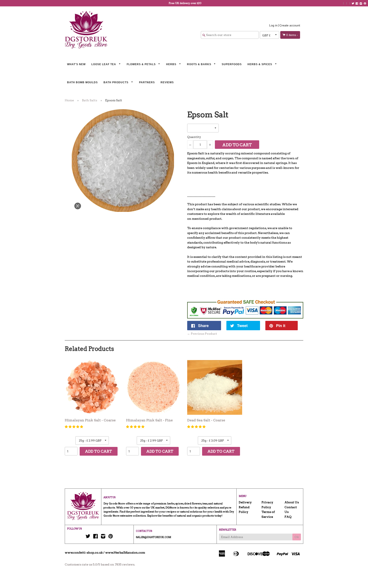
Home (69, 100)
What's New (76, 64)
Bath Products (116, 82)
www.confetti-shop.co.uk (84, 552)
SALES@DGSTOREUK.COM (153, 537)
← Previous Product (202, 333)
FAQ (288, 516)
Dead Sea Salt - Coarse (206, 420)
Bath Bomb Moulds (82, 82)
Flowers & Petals (142, 64)
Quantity (194, 137)
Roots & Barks (199, 64)
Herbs (171, 64)
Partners (147, 82)
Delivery (245, 502)
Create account (289, 25)
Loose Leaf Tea (104, 64)
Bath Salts (89, 100)
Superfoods (232, 64)
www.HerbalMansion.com (125, 552)
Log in (273, 25)
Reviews (167, 82)
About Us (292, 502)
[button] (74, 426)
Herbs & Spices (260, 64)
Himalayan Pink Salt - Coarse (90, 420)
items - (292, 35)
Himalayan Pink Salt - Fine (149, 420)
